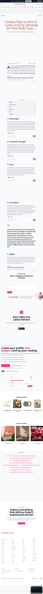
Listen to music (19, 79)
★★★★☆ (40, 15)
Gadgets (32, 7)
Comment (9, 292)
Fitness (13, 545)
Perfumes (13, 556)
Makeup (23, 551)
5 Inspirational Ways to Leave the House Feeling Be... (21, 472)
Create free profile (5, 365)
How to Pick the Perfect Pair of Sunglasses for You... (25, 456)
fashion (3, 15)
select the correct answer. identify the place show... (21, 458)
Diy (33, 543)
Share (34, 63)
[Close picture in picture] (31, 587)
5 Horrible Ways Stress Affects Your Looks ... (30, 465)
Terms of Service (4, 573)
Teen (2, 560)
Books (23, 541)
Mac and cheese (10, 269)
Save (30, 63)
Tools (13, 562)
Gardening (14, 547)
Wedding (34, 560)
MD (18, 63)
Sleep (13, 558)
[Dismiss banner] (34, 296)
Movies (2, 554)
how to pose (9, 456)
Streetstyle (24, 7)
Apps (15, 7)
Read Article (10, 443)
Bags (2, 7)
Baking (34, 539)
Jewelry (36, 7)
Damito (9, 63)
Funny (34, 545)
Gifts (23, 547)
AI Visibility (17, 568)
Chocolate (17, 269)
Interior (21, 7)
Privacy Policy (31, 570)
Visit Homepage (21, 523)
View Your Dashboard (17, 365)
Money (5, 7)
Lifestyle (2, 551)
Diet (23, 543)
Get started (30, 386)
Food (12, 7)
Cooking (2, 543)
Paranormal (35, 554)
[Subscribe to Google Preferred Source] (13, 297)
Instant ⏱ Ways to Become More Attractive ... (21, 467)
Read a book (14, 79)
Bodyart (13, 541)
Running (23, 556)
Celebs (34, 541)
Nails (39, 7)
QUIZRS (35, 270)
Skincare (28, 7)
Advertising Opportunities (5, 570)
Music (13, 554)
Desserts (13, 543)
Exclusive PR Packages (19, 570)
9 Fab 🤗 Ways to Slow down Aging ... (21, 460)
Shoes (34, 556)
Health (2, 549)
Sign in (21, 368)
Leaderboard (12, 386)
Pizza (14, 269)
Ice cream (22, 269)
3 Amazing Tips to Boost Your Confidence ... (21, 469)
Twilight (23, 560)
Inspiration (14, 549)
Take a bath (9, 79)
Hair (17, 7)
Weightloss (8, 7)
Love (12, 551)
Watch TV (24, 79)
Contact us (3, 568)
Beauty (2, 541)
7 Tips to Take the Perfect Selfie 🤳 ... (11, 465)
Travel (13, 560)
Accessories (3, 539)
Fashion (2, 545)
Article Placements (32, 568)
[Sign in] (41, 4)
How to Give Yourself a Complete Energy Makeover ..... (21, 463)
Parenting (3, 556)
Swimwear (34, 558)
